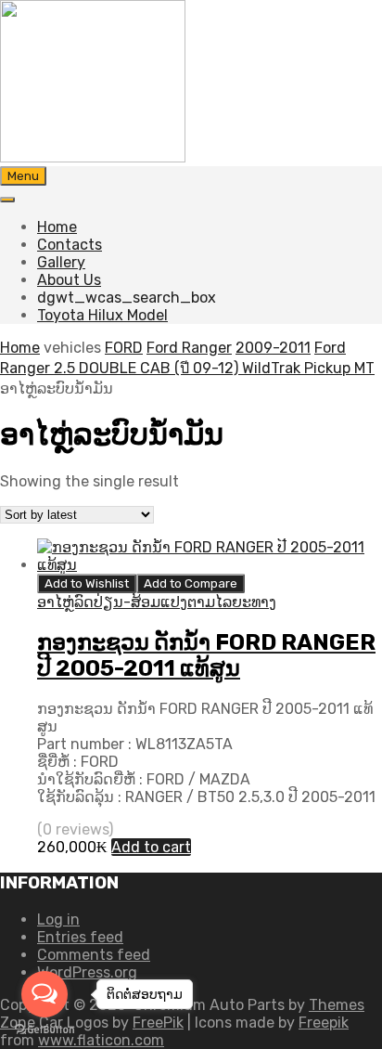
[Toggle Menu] (7, 199)
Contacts (69, 244)
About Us (69, 280)
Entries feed (80, 937)
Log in (58, 919)
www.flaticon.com (101, 1040)
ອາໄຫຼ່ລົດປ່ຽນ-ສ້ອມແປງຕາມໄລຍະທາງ (156, 602)
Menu (23, 176)
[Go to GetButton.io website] (44, 1030)
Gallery (61, 262)
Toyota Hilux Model (102, 315)
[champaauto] (92, 157)
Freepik (324, 1022)
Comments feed (93, 955)
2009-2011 (273, 347)
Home (57, 227)
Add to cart (151, 847)
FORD (124, 347)
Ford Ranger (189, 347)
